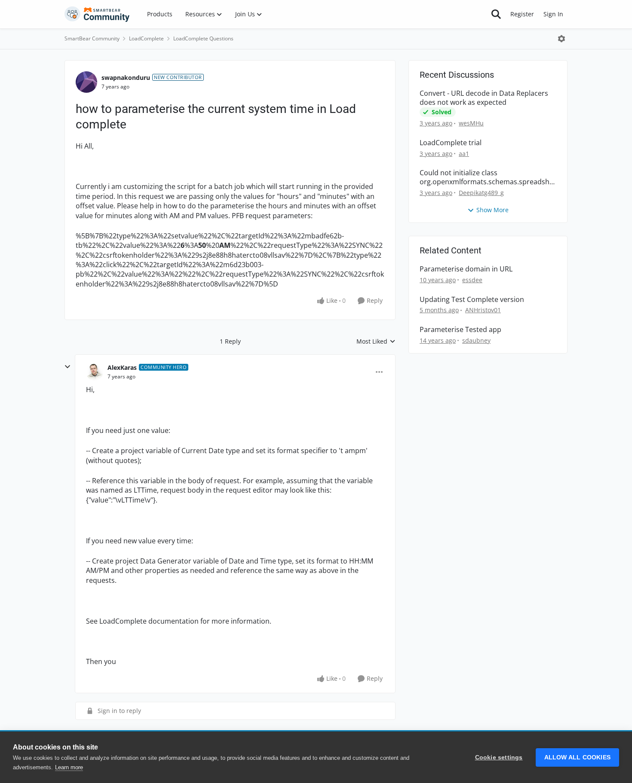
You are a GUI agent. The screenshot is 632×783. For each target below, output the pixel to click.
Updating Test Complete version (472, 299)
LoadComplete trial (451, 142)
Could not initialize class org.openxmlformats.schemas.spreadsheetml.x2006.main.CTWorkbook (486, 177)
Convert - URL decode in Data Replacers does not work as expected (484, 98)
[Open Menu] (561, 39)
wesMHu (471, 123)
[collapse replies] (67, 367)
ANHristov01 (483, 310)
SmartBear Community (92, 38)
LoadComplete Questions (203, 38)
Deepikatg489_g (481, 193)
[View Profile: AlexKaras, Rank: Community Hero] (94, 372)
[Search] (496, 14)
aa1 (464, 153)
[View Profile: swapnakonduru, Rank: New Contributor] (86, 82)
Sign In (553, 14)
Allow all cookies (577, 757)
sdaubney (476, 340)
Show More (492, 210)
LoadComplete (146, 38)
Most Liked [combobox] (376, 341)
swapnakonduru (125, 77)
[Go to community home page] (97, 14)
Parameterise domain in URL (466, 269)
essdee (472, 280)
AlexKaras (122, 367)
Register (522, 14)
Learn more (69, 767)
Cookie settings (499, 757)
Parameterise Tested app (460, 329)
